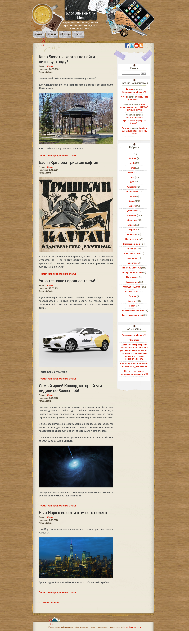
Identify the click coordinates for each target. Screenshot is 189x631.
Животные (132, 220)
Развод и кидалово (132, 287)
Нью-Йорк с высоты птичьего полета (73, 512)
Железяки (131, 215)
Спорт (132, 306)
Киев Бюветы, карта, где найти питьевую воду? (67, 59)
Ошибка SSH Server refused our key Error (134, 131)
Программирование (132, 272)
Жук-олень (134, 340)
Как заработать (132, 253)
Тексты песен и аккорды (132, 310)
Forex (132, 168)
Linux (132, 177)
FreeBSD (132, 172)
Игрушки (131, 234)
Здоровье (132, 229)
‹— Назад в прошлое (49, 602)
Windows (131, 187)
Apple (132, 163)
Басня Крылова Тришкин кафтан (68, 162)
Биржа (132, 196)
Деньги (132, 206)
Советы (131, 301)
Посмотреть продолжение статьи (57, 155)
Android (132, 158)
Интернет (131, 249)
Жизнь (50, 66)
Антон (124, 97)
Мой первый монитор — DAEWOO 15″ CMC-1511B (134, 107)
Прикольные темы (131, 268)
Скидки (132, 296)
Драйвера (132, 210)
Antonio (130, 89)
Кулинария (132, 258)
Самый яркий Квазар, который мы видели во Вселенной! (70, 388)
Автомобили (132, 191)
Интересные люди (132, 244)
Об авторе (65, 34)
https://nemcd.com (132, 627)
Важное (52, 34)
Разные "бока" (132, 291)
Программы (132, 277)
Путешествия (132, 282)
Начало (38, 34)
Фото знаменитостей (132, 315)
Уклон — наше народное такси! (67, 280)
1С (132, 153)
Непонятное (133, 263)
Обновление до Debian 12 (134, 92)
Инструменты (132, 239)
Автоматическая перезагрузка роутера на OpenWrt (134, 120)
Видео (131, 201)
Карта (78, 34)
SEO (132, 182)
